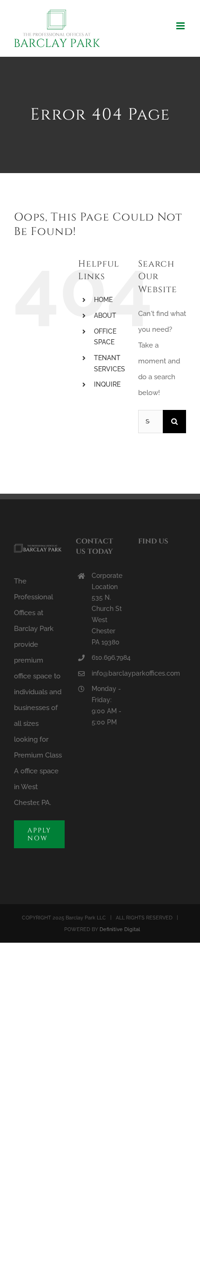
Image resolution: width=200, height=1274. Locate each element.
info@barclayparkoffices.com (108, 673)
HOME (103, 299)
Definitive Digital (120, 929)
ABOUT (105, 315)
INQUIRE (107, 384)
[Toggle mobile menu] (181, 26)
